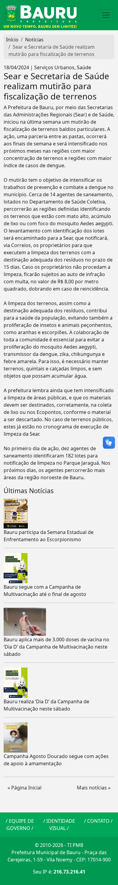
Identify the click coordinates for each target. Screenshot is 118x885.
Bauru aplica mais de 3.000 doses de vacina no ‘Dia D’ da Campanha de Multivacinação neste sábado (56, 646)
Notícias (34, 39)
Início (12, 39)
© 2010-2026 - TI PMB (59, 845)
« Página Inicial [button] (24, 787)
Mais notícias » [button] (93, 787)
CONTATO (98, 821)
